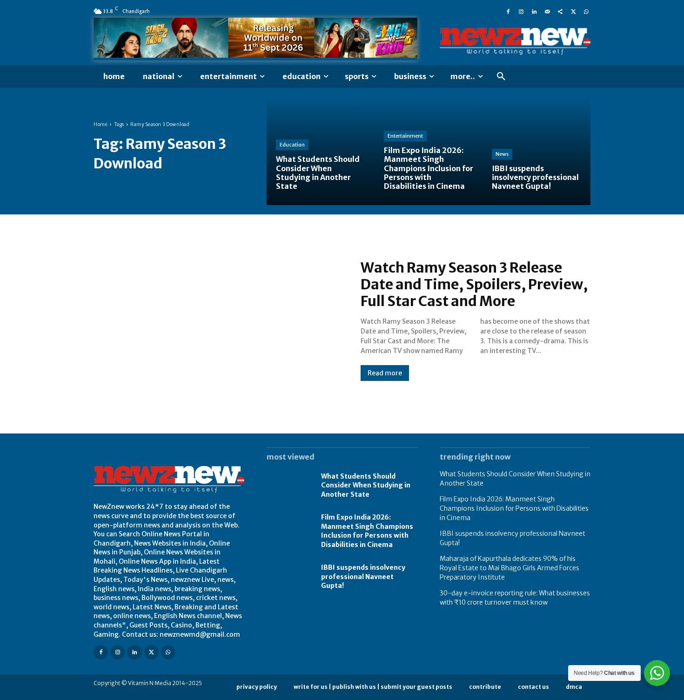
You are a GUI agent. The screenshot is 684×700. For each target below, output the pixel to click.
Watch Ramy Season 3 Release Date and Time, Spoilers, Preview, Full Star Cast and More (474, 284)
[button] (501, 77)
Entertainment (405, 136)
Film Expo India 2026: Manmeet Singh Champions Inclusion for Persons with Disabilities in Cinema (367, 531)
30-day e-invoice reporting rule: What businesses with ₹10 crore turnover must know (515, 598)
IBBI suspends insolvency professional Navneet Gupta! (363, 576)
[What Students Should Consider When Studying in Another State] (321, 151)
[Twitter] (573, 11)
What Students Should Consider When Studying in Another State (365, 485)
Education (292, 144)
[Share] (560, 11)
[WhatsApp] (586, 11)
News (502, 154)
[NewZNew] (515, 41)
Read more (385, 373)
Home (100, 124)
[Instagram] (521, 11)
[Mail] (547, 11)
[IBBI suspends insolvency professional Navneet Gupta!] (536, 151)
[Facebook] (508, 11)
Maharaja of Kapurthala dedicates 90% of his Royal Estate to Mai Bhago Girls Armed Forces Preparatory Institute (509, 567)
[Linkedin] (534, 11)
